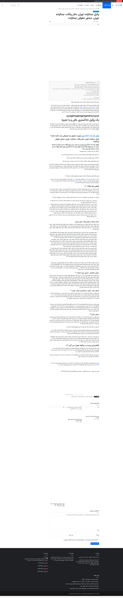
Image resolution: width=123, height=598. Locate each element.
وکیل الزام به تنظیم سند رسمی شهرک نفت (89, 586)
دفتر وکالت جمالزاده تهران (89, 396)
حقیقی (90, 107)
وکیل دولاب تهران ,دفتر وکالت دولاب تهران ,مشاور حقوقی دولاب (57, 504)
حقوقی (94, 107)
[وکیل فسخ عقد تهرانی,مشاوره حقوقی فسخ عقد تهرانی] (74, 412)
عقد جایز (91, 179)
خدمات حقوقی (107, 5)
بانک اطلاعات (99, 5)
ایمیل (97, 535)
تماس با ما (86, 5)
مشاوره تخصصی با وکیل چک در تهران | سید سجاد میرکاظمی (85, 581)
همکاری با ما (80, 5)
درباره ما (92, 5)
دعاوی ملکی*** (96, 97)
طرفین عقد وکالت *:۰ (95, 91)
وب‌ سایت (71, 535)
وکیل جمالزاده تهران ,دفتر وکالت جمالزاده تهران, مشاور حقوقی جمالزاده (86, 87)
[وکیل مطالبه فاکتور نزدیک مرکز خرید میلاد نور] (91, 410)
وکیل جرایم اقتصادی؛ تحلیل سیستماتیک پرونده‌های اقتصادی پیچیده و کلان (102, 1)
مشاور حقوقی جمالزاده (81, 396)
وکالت (81, 107)
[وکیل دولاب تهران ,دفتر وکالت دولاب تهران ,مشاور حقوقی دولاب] (56, 454)
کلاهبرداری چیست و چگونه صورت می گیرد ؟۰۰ (90, 99)
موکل (58, 179)
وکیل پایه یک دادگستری (90, 135)
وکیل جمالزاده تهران (74, 396)
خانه (112, 5)
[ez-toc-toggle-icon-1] (97, 83)
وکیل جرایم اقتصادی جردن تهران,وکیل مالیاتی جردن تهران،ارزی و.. (83, 588)
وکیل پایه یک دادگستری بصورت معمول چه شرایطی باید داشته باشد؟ (87, 86)
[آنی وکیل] (119, 5)
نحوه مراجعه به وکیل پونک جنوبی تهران (92, 92)
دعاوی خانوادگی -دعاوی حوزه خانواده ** (92, 93)
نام (98, 530)
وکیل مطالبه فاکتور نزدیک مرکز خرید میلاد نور (92, 417)
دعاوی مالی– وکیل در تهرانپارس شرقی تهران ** (91, 95)
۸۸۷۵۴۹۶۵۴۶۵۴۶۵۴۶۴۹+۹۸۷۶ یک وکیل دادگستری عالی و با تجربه (86, 84)
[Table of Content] (98, 83)
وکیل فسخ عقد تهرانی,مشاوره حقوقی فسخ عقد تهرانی (75, 420)
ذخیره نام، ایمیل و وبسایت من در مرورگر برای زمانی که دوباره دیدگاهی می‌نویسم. (81, 540)
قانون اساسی (96, 365)
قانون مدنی (75, 179)
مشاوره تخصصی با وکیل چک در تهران (90, 579)
